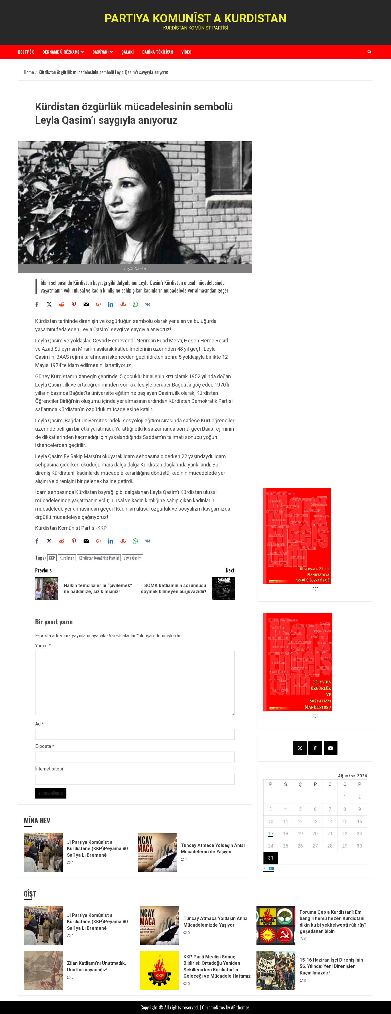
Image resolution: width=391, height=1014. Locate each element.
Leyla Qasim (132, 558)
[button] (369, 51)
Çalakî (127, 52)
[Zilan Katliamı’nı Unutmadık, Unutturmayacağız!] (43, 970)
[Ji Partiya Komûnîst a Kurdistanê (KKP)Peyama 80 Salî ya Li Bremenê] (43, 852)
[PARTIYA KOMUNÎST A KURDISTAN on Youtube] (330, 748)
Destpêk (26, 52)
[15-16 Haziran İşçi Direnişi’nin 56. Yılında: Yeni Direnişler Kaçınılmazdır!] (275, 970)
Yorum (43, 645)
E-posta (44, 746)
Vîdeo (186, 52)
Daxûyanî (100, 52)
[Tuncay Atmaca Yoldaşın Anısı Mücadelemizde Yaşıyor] (157, 852)
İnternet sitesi (49, 769)
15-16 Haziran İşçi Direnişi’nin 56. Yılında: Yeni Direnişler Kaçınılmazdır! (331, 966)
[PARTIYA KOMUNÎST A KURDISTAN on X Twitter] (300, 748)
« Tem (268, 867)
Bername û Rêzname (61, 52)
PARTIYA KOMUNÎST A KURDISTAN (195, 18)
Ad (39, 724)
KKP (52, 558)
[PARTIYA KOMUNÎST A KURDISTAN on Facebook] (315, 748)
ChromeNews (213, 1007)
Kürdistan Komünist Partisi (99, 558)
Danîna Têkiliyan (157, 52)
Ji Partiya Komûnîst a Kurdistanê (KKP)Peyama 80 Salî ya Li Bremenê (97, 849)
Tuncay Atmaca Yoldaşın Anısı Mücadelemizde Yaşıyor (213, 848)
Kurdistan (67, 558)
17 (270, 833)
